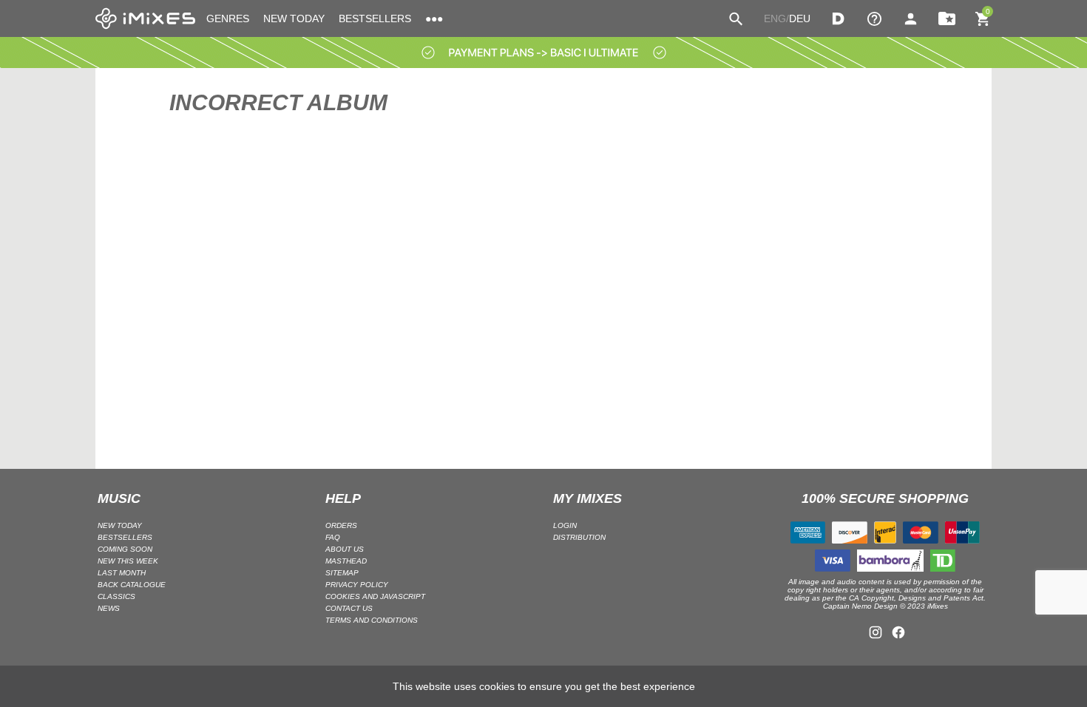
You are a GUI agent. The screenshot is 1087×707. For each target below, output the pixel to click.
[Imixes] (145, 18)
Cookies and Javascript (375, 596)
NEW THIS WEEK (128, 561)
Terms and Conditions (371, 620)
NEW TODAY (294, 18)
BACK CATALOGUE (132, 585)
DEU (799, 18)
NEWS (109, 608)
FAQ (332, 537)
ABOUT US (344, 549)
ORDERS (341, 525)
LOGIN (565, 525)
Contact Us (349, 608)
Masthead (346, 561)
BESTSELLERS (375, 18)
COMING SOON (125, 549)
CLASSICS (116, 596)
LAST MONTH (122, 573)
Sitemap (342, 573)
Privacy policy (356, 585)
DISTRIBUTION (579, 537)
